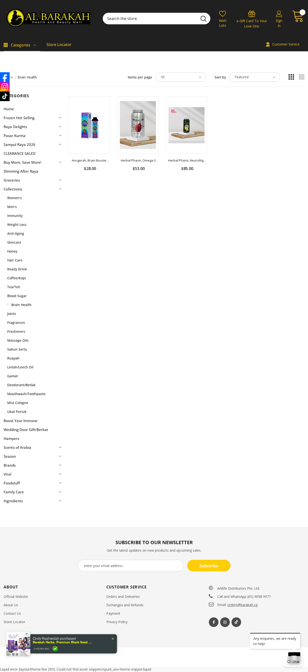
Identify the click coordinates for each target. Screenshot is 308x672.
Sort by (220, 77)
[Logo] (50, 18)
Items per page (140, 77)
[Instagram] (225, 622)
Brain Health (27, 77)
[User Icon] (279, 13)
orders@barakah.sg (242, 604)
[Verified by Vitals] (55, 648)
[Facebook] (213, 622)
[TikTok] (5, 96)
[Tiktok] (236, 622)
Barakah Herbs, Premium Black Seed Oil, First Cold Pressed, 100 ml (63, 642)
